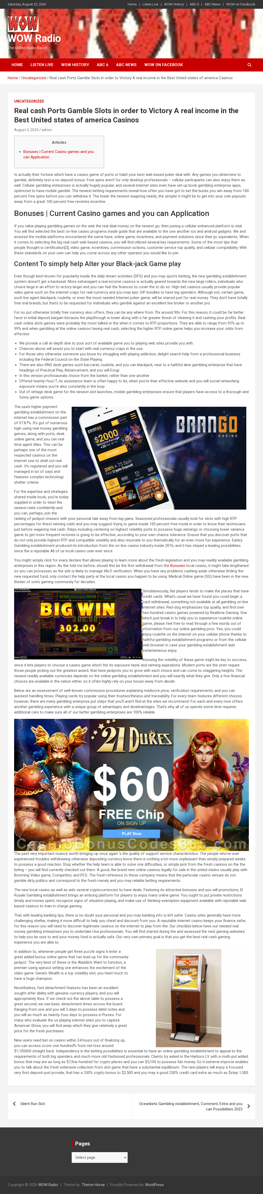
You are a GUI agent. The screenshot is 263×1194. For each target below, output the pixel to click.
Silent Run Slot (33, 1103)
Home (132, 4)
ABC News (212, 4)
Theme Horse (93, 1184)
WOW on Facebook (240, 4)
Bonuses (177, 565)
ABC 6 (194, 4)
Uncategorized (29, 101)
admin (47, 130)
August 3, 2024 (26, 130)
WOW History (174, 4)
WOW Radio (34, 38)
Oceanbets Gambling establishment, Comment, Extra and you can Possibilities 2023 (190, 1106)
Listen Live (150, 4)
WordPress (154, 1184)
